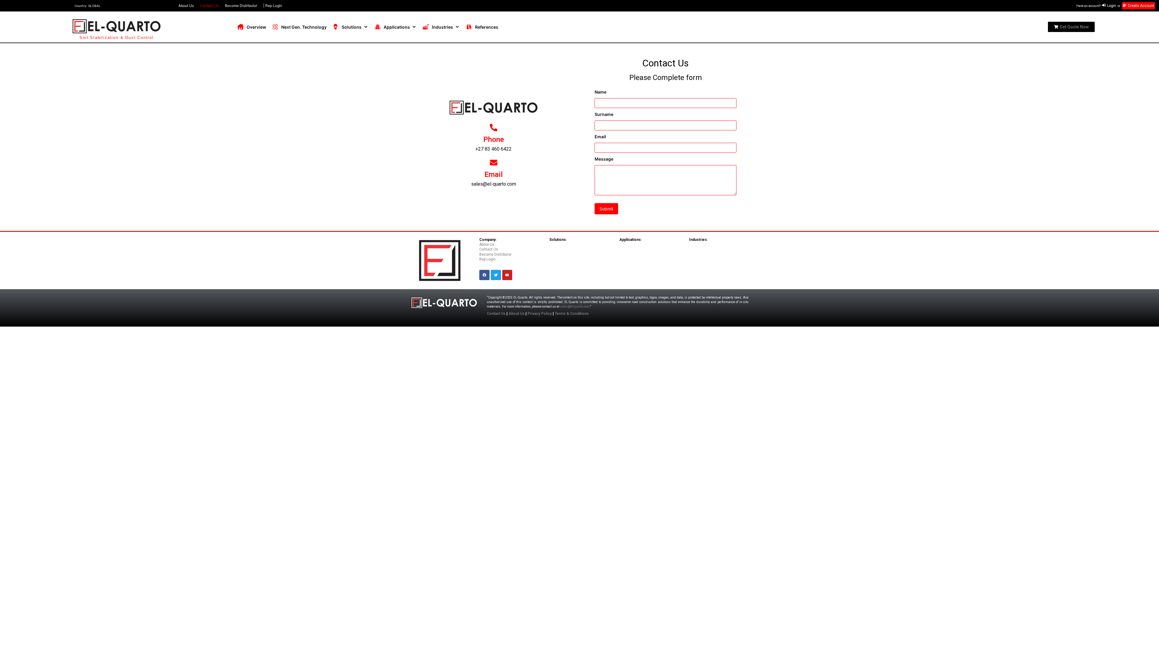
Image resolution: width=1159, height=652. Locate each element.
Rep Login (487, 259)
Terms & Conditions (572, 314)
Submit (606, 208)
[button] (351, 27)
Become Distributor (495, 254)
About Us (486, 244)
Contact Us (488, 249)
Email (493, 174)
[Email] (493, 162)
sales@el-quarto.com (574, 306)
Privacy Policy (540, 314)
